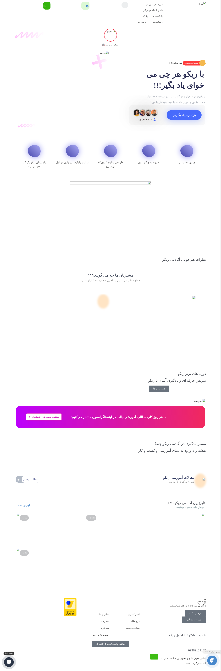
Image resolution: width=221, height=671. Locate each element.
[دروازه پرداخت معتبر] (70, 615)
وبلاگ (146, 16)
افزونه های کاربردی (149, 162)
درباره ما (142, 22)
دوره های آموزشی (154, 4)
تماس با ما (104, 614)
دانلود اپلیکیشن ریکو (153, 10)
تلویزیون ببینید (24, 505)
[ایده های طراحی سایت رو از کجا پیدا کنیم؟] (44, 550)
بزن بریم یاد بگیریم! (184, 115)
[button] (194, 63)
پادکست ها (158, 16)
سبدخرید (105, 628)
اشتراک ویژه (133, 614)
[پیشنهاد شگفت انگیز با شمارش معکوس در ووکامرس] (44, 515)
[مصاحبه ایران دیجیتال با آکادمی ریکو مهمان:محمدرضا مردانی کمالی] (143, 515)
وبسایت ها (158, 22)
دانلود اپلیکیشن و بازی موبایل (72, 162)
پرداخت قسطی (132, 628)
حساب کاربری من (100, 635)
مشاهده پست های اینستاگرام (45, 417)
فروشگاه (135, 621)
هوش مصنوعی (186, 162)
